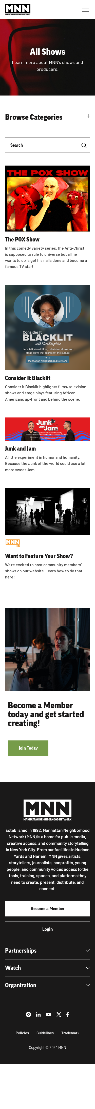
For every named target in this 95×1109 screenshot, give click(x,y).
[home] (17, 9)
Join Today (28, 748)
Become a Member (48, 908)
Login (47, 929)
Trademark (70, 1033)
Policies (22, 1033)
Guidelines (45, 1033)
